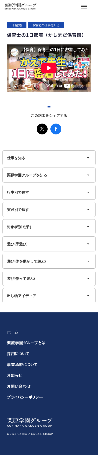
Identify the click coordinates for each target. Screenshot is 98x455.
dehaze (84, 6)
